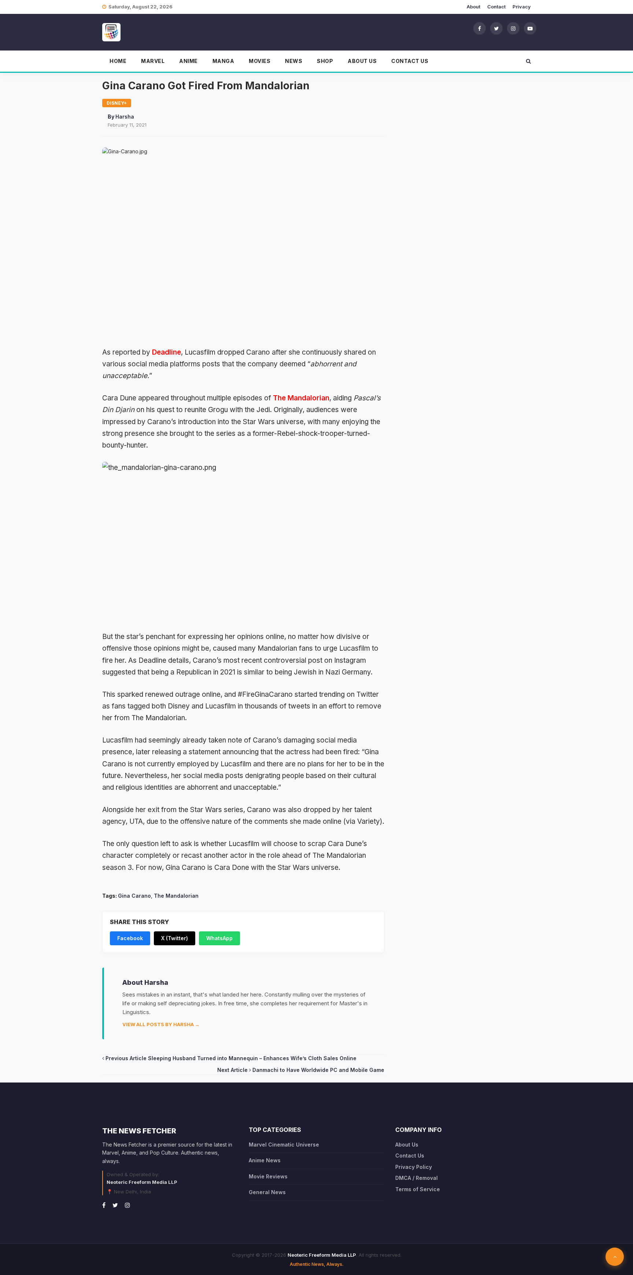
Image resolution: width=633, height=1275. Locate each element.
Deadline (166, 352)
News (293, 61)
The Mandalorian (301, 398)
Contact (496, 7)
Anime (188, 61)
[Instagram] (513, 28)
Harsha (124, 116)
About (473, 7)
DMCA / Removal (416, 1178)
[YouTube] (530, 28)
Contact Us (409, 61)
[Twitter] (496, 28)
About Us (362, 61)
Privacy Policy (413, 1167)
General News (267, 1192)
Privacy (521, 7)
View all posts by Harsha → (161, 1024)
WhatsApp (219, 938)
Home (118, 61)
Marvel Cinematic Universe (284, 1144)
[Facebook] (479, 28)
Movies (259, 61)
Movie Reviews (268, 1176)
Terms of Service (417, 1189)
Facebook (130, 938)
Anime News (265, 1160)
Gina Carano (134, 896)
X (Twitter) (174, 938)
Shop (325, 61)
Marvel (152, 61)
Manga (223, 61)
